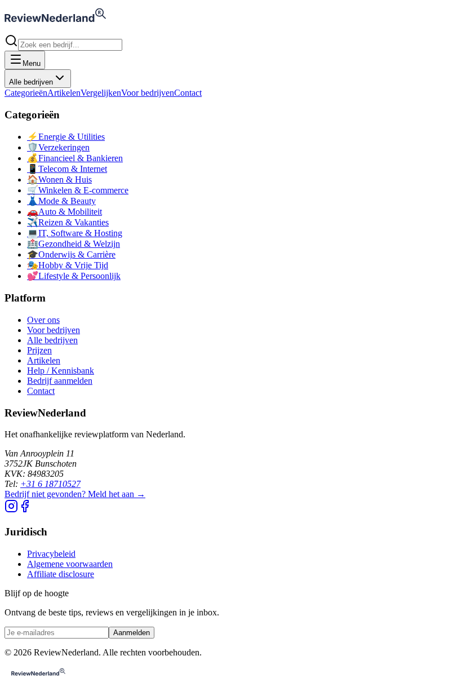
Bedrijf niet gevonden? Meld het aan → (75, 494)
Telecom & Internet (67, 169)
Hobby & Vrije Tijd (67, 265)
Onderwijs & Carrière (71, 254)
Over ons (43, 320)
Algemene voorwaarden (70, 564)
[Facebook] (25, 510)
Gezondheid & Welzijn (73, 244)
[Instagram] (11, 510)
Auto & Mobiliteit (64, 211)
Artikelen (64, 92)
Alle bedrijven (31, 82)
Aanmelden (131, 632)
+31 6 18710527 (50, 484)
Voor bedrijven (147, 92)
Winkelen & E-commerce (77, 190)
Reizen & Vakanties (68, 222)
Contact (188, 92)
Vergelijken (101, 92)
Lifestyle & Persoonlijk (74, 276)
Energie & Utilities (66, 136)
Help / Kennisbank (60, 370)
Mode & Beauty (61, 201)
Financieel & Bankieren (75, 158)
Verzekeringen (58, 147)
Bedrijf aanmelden (59, 380)
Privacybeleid (51, 554)
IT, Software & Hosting (74, 233)
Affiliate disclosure (60, 574)
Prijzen (39, 350)
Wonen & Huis (59, 179)
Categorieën (26, 92)
